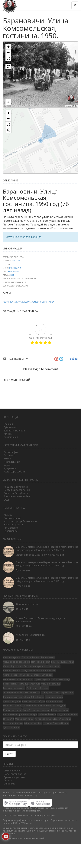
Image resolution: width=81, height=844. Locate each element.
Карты (7, 465)
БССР (12, 275)
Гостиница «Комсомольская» (17, 302)
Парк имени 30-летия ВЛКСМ (18, 679)
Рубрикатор (10, 427)
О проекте (9, 783)
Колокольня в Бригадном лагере (20, 714)
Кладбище (35, 683)
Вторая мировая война (17, 496)
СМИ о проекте (12, 770)
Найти (9, 754)
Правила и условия (14, 777)
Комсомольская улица (43, 302)
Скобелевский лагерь (37, 688)
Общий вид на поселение (16, 661)
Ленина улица (47, 657)
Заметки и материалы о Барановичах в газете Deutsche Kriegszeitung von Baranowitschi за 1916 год (47, 564)
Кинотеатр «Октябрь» (33, 701)
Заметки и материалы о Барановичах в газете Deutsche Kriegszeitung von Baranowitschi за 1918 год (47, 579)
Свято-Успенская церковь (36, 710)
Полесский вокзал (40, 661)
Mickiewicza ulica (33, 723)
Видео (7, 458)
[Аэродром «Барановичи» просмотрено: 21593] (9, 638)
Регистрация (11, 437)
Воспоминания (12, 518)
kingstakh (16, 260)
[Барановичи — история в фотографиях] (10, 4)
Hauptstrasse (54, 666)
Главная (8, 424)
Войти (73, 358)
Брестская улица (11, 670)
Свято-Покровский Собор (16, 675)
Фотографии (13, 271)
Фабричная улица (60, 710)
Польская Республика (16, 493)
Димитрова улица (12, 701)
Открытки (9, 455)
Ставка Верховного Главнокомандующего (24, 666)
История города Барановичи (20, 521)
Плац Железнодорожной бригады (38, 670)
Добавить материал (15, 430)
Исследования (12, 461)
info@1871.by (30, 795)
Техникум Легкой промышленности (21, 692)
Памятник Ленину (12, 705)
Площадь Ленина (30, 657)
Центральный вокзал (41, 675)
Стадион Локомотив (67, 714)
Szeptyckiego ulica (50, 692)
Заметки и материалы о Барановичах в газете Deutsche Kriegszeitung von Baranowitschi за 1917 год (47, 548)
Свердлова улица (54, 697)
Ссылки (8, 780)
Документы (10, 468)
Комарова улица (43, 719)
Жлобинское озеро (27, 604)
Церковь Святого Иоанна (56, 723)
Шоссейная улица (62, 719)
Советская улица (11, 657)
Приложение (11, 527)
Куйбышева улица (60, 679)
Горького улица (42, 679)
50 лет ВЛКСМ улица (34, 697)
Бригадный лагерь (12, 697)
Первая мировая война (17, 490)
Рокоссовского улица (14, 688)
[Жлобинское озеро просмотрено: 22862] (9, 607)
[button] (8, 47)
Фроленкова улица (50, 683)
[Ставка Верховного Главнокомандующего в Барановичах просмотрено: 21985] (9, 623)
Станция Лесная (54, 701)
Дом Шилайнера (11, 727)
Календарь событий (15, 471)
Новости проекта (13, 524)
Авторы (8, 433)
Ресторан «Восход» (13, 723)
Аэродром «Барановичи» (30, 634)
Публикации (11, 531)
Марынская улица (12, 710)
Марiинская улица (24, 719)
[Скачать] (8, 102)
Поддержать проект (15, 774)
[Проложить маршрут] (8, 130)
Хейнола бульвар (47, 714)
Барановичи (15, 268)
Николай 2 (8, 719)
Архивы (8, 514)
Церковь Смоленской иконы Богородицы (44, 705)
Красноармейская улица (15, 683)
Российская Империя (16, 486)
